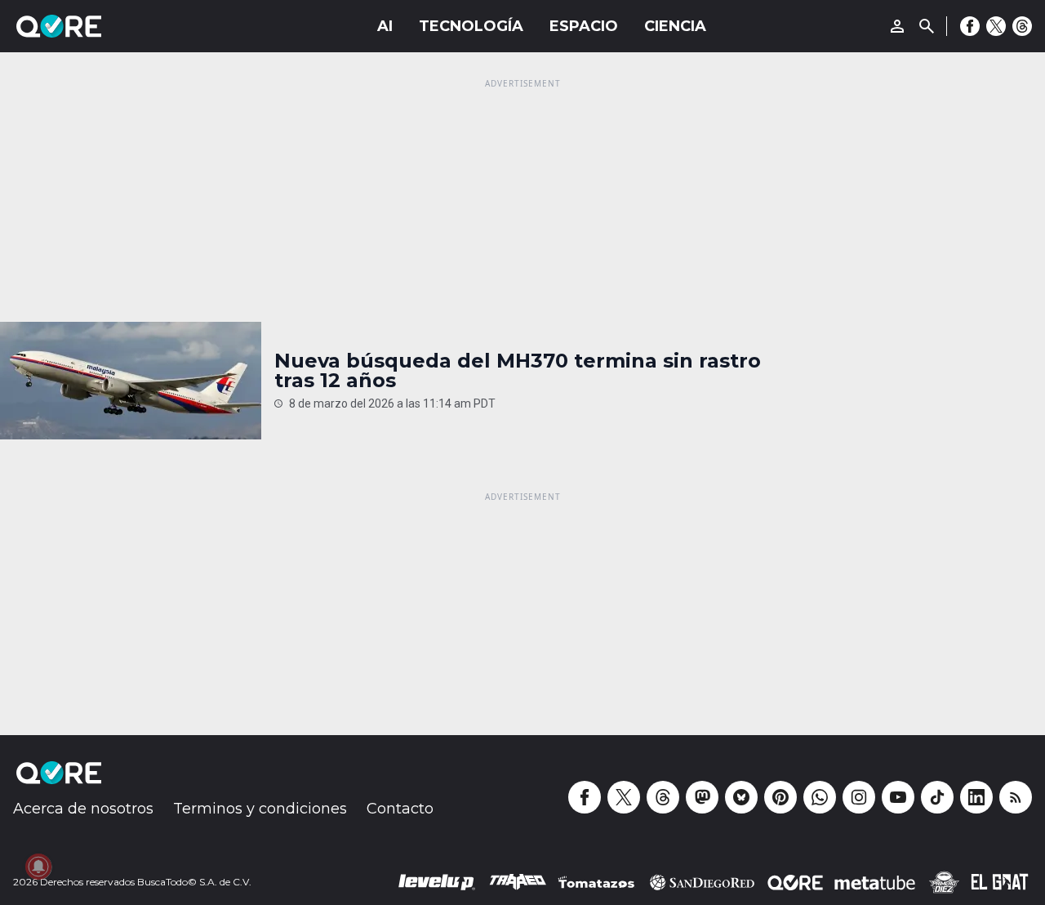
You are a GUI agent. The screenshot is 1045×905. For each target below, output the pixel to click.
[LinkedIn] (976, 797)
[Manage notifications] (38, 867)
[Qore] (104, 26)
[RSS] (1015, 797)
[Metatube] (874, 882)
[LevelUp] (437, 882)
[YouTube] (898, 797)
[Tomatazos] (596, 882)
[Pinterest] (780, 797)
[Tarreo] (518, 882)
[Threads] (1022, 26)
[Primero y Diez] (944, 882)
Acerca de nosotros (83, 809)
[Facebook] (970, 26)
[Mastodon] (702, 797)
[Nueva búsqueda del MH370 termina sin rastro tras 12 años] (130, 380)
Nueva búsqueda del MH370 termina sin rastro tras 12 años (517, 370)
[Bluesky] (741, 797)
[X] (996, 26)
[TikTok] (937, 797)
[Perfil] (897, 26)
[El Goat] (999, 882)
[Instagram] (859, 797)
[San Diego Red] (702, 882)
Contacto (400, 809)
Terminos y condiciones (260, 809)
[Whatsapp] (819, 797)
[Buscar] (926, 26)
